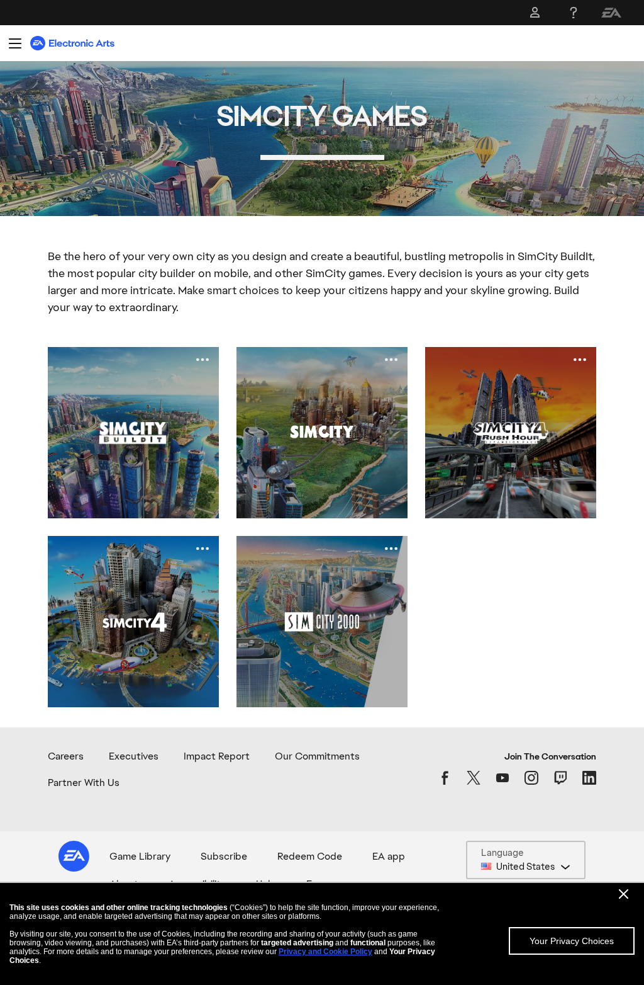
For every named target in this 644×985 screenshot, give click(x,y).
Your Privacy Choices (572, 941)
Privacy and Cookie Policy (325, 951)
